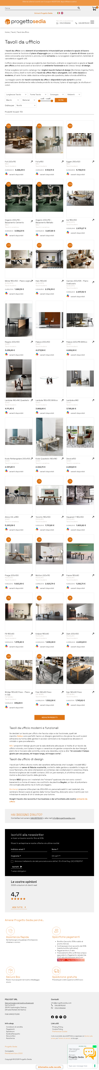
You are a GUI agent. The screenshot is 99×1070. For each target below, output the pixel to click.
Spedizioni (10, 1031)
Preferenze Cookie (59, 1031)
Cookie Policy (57, 1029)
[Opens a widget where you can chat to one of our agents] (82, 1056)
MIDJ (11, 746)
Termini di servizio (64, 1038)
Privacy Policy (57, 1027)
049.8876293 (83, 23)
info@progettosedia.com (61, 1003)
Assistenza (10, 1038)
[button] (94, 8)
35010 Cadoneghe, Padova (15, 1007)
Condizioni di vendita (14, 1027)
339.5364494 (65, 23)
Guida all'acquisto (13, 1034)
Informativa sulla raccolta (49, 1067)
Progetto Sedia (11, 1047)
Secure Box (10, 1036)
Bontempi (13, 789)
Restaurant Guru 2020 (14, 1053)
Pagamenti (10, 1029)
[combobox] (16, 94)
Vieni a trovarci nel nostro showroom (19, 1003)
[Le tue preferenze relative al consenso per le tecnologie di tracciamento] (94, 1065)
